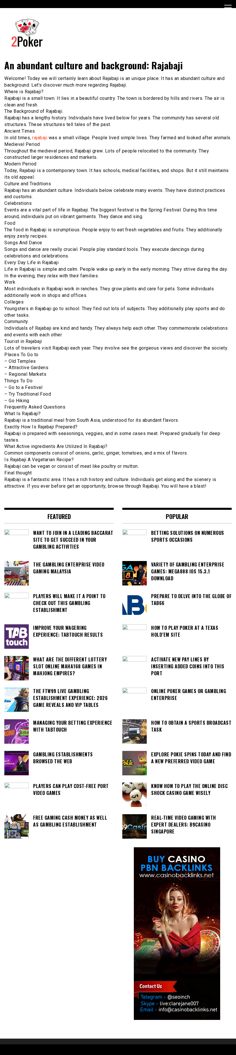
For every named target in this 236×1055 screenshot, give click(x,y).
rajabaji (39, 137)
